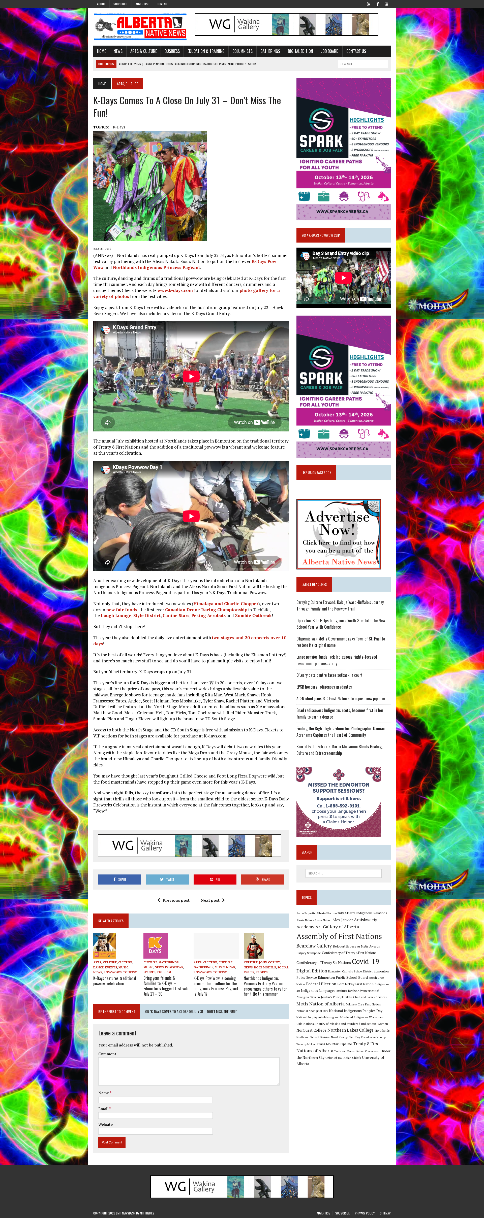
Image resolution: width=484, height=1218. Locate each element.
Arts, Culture (105, 962)
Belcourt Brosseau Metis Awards (356, 946)
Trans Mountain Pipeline (334, 1044)
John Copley (269, 962)
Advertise (142, 4)
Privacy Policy (365, 1213)
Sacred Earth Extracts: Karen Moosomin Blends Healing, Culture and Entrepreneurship (339, 749)
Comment (107, 1054)
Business (172, 51)
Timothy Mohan (306, 1044)
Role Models (265, 967)
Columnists (242, 51)
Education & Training (206, 51)
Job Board (330, 51)
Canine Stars (176, 615)
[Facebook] (378, 4)
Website (105, 1124)
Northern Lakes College (350, 1030)
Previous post (176, 900)
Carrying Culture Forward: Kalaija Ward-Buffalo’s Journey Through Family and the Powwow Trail (340, 605)
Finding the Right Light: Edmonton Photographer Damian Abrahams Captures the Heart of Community (340, 731)
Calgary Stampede (308, 953)
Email (103, 1108)
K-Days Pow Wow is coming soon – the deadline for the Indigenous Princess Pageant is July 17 (216, 986)
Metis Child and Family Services (366, 997)
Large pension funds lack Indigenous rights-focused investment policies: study (336, 660)
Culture (125, 962)
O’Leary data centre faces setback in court (329, 675)
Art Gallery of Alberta (337, 927)
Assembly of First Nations (339, 936)
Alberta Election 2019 (330, 913)
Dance (98, 967)
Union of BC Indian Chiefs (343, 1058)
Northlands (382, 1030)
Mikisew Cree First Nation (363, 1004)
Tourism (130, 972)
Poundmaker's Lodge (373, 1037)
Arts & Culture (143, 51)
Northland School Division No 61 (317, 1037)
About (101, 4)
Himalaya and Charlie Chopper (225, 603)
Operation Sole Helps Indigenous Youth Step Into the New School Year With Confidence (340, 624)
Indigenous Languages (318, 990)
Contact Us (356, 51)
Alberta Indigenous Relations (366, 913)
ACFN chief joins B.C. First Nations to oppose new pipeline (340, 698)
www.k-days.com (176, 290)
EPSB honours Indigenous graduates (324, 687)
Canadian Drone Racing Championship (206, 610)
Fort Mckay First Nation (355, 984)
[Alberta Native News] (140, 27)
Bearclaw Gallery (314, 946)
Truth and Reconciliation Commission (356, 1051)
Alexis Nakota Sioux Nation (313, 920)
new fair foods (121, 610)
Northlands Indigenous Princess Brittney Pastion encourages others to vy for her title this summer (265, 986)
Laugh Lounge (116, 615)
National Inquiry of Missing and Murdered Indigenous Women (345, 1024)
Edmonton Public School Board (343, 977)
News (118, 51)
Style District (147, 615)
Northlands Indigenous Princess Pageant (156, 267)
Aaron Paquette (305, 913)
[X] (369, 4)
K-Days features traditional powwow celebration (114, 981)
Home (101, 51)
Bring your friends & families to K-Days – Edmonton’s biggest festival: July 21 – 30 (165, 986)
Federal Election (321, 984)
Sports (149, 972)
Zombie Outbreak (253, 615)
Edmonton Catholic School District (350, 971)
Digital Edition (300, 51)
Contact (163, 4)
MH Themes (147, 1213)
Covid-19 (365, 961)
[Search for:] (343, 873)
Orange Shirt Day (349, 1037)
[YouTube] (387, 4)
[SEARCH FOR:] (363, 63)
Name (104, 1093)
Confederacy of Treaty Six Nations (323, 962)
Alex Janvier (342, 920)
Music (123, 967)
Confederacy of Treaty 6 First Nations (349, 953)
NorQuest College (311, 1030)
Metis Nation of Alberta (320, 1004)
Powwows (113, 972)
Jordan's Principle (333, 997)
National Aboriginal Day (312, 1011)
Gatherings (270, 51)
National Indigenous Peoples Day (355, 1010)
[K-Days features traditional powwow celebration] (104, 955)
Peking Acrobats (208, 615)
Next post (210, 900)
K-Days (119, 126)
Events (111, 967)
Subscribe (120, 4)
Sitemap (385, 1213)
